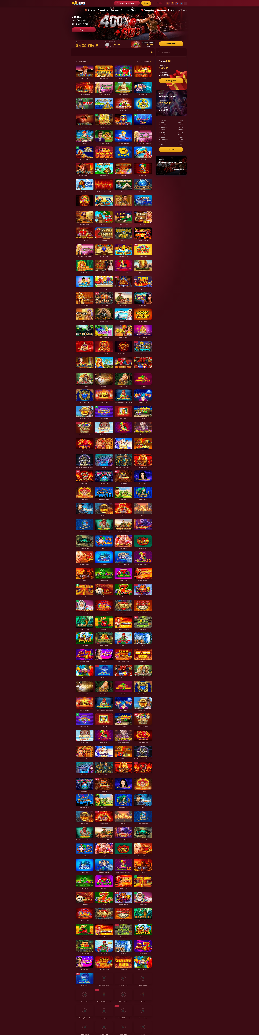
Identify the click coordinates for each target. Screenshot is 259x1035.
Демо (78, 65)
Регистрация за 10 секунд (126, 3)
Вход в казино (171, 44)
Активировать (171, 81)
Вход (146, 3)
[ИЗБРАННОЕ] (151, 52)
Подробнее (84, 30)
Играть (84, 76)
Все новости (178, 169)
